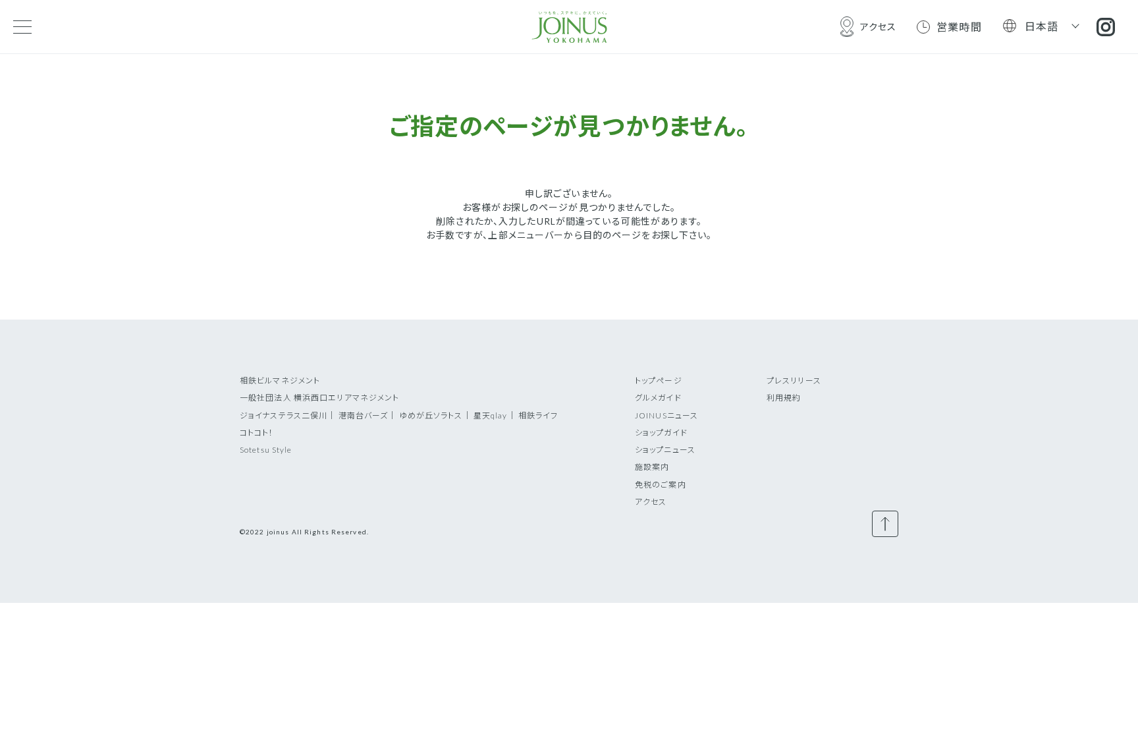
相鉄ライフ (538, 415)
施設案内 (652, 467)
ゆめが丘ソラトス (431, 415)
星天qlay (491, 415)
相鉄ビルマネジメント (280, 380)
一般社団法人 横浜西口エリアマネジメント (319, 398)
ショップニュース (665, 450)
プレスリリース (794, 380)
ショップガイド (661, 433)
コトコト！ (257, 433)
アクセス (650, 502)
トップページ (658, 380)
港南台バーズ (364, 415)
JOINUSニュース (666, 415)
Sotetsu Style (266, 450)
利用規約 (784, 398)
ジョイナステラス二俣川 (283, 415)
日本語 (1042, 26)
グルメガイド (658, 398)
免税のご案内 (660, 485)
